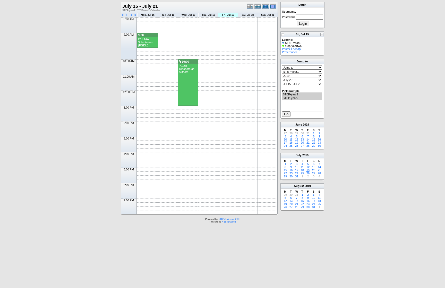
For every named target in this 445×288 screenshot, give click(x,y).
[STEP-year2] (302, 98)
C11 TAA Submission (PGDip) (145, 42)
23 (319, 142)
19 (296, 142)
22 (313, 142)
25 (291, 145)
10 (285, 139)
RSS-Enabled (229, 221)
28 (308, 145)
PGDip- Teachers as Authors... (186, 68)
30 (319, 145)
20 (302, 142)
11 (290, 139)
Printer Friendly (291, 49)
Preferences (289, 52)
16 (319, 139)
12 (296, 139)
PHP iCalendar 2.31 (229, 219)
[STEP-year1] (302, 94)
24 (285, 145)
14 (308, 139)
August (299, 185)
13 (302, 139)
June (298, 124)
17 (285, 142)
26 (296, 145)
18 (291, 142)
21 (308, 142)
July (299, 155)
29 (313, 145)
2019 (306, 124)
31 (296, 176)
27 (302, 145)
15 (313, 139)
